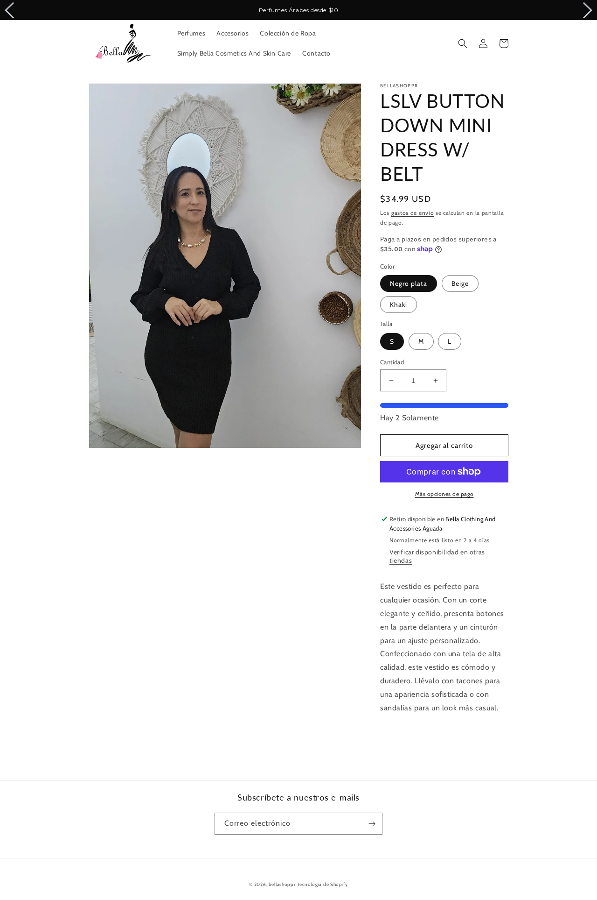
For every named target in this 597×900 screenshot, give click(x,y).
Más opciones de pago (444, 493)
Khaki (398, 304)
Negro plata (408, 283)
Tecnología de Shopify (322, 884)
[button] (462, 43)
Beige (460, 283)
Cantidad (392, 362)
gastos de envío (412, 212)
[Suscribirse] (371, 824)
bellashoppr (282, 884)
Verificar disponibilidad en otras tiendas (437, 556)
